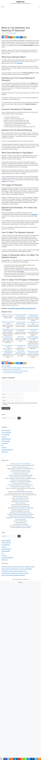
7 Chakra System (6, 367)
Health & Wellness (7, 365)
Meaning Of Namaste (21, 367)
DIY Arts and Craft (6, 432)
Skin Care (4, 447)
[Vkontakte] (17, 37)
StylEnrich (20, 2)
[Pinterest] (11, 37)
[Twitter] (5, 37)
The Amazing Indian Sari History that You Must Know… (22, 308)
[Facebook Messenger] (19, 37)
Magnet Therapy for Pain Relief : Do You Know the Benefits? (17, 568)
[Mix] (13, 37)
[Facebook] (3, 37)
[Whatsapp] (15, 37)
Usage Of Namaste (17, 369)
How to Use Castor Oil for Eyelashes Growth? (13, 372)
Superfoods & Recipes (7, 449)
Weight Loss (5, 451)
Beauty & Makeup (6, 430)
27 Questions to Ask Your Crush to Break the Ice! (14, 571)
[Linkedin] (9, 37)
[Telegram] (23, 37)
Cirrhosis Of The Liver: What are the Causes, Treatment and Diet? (18, 566)
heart (32, 136)
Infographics (5, 443)
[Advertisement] (20, 16)
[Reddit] (7, 37)
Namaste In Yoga (30, 367)
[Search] (19, 418)
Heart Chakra (14, 367)
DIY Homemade (5, 434)
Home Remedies (6, 441)
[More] (25, 37)
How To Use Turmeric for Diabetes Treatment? (13, 575)
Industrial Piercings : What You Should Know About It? (15, 573)
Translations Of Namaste (7, 369)
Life (2, 445)
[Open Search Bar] (39, 6)
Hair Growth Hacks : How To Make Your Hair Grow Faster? (15, 370)
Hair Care (4, 436)
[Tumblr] (21, 37)
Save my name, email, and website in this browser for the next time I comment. (20, 403)
